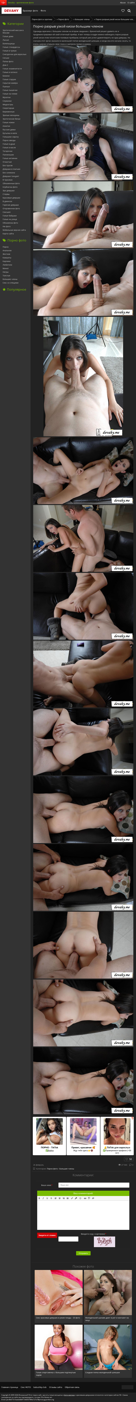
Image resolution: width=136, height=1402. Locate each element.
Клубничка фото (10, 187)
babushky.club (39, 1387)
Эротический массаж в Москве (13, 31)
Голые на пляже (10, 93)
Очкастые (7, 162)
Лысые (6, 40)
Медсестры (8, 104)
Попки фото (8, 61)
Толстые (6, 275)
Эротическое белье (11, 119)
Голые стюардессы (11, 47)
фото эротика (69, 1395)
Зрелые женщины (11, 115)
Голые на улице (10, 219)
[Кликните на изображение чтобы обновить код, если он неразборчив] (104, 1246)
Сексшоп (7, 212)
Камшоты (7, 257)
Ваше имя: (46, 1185)
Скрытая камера (10, 83)
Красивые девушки (11, 197)
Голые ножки (8, 122)
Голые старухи (9, 79)
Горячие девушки (11, 205)
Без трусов (7, 165)
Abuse (123, 2)
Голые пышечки (10, 90)
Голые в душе (9, 144)
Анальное (7, 250)
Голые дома (8, 36)
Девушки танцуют (11, 176)
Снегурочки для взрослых (14, 54)
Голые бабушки (10, 215)
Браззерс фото (30, 10)
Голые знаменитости (12, 68)
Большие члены (66, 1168)
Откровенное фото (11, 208)
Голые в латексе (10, 72)
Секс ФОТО (26, 1387)
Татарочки (7, 151)
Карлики (6, 261)
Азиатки (6, 126)
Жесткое (6, 254)
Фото (43, 10)
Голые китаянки (10, 158)
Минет (6, 268)
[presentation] (39, 1198)
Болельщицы (9, 43)
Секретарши (8, 108)
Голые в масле (9, 147)
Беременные (8, 111)
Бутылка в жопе (10, 133)
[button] (39, 1198)
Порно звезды (9, 140)
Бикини (6, 76)
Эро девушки (8, 190)
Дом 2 (5, 65)
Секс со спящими (10, 282)
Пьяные (6, 86)
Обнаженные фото (11, 183)
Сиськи (6, 58)
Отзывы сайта (55, 1387)
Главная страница (9, 1387)
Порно (5, 247)
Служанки (7, 101)
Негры (5, 272)
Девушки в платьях (11, 169)
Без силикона (9, 172)
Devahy (12, 10)
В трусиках (7, 180)
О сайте (131, 2)
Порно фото (52, 1168)
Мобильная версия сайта (14, 230)
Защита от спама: (47, 1235)
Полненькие (8, 154)
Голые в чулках (9, 50)
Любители (7, 265)
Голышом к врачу (11, 136)
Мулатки (6, 97)
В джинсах (7, 201)
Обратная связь (72, 1387)
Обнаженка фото (10, 223)
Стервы (6, 194)
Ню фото (6, 226)
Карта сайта (8, 233)
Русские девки (9, 129)
